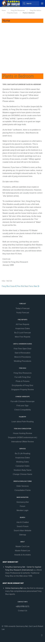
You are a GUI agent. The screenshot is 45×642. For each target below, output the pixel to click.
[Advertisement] (22, 46)
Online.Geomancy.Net (14, 588)
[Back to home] (11, 3)
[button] (42, 3)
